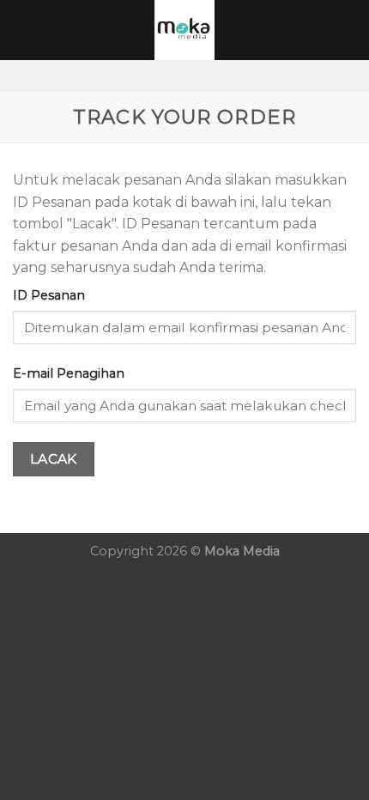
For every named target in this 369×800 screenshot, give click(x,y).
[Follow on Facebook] (151, 74)
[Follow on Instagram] (173, 74)
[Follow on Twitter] (196, 74)
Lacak (53, 459)
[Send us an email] (218, 74)
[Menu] (23, 30)
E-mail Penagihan (68, 373)
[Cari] (349, 30)
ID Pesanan (49, 295)
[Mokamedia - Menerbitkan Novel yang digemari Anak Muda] (184, 30)
